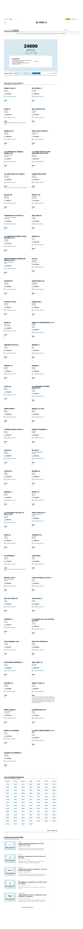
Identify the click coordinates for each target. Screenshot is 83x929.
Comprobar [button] (36, 73)
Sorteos (18, 33)
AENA (74, 30)
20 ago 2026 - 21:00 (25, 898)
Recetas (49, 33)
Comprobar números (25, 33)
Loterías (19, 841)
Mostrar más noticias (27, 907)
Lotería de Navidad (12, 30)
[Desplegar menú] (5, 22)
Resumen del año (55, 33)
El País (19, 846)
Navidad (45, 33)
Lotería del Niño (40, 33)
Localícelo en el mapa (11, 96)
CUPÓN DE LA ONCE (21, 893)
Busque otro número (51, 830)
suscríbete (68, 19)
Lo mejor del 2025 (62, 33)
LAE (19, 880)
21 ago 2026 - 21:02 (25, 859)
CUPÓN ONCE (20, 867)
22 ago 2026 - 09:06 (25, 846)
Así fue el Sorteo (33, 33)
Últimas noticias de (13, 837)
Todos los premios (53, 73)
